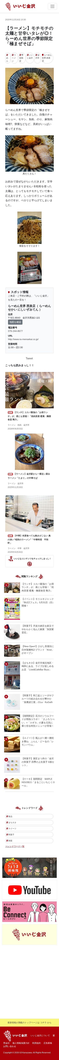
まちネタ (12, 822)
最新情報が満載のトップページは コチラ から (29, 1022)
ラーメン (14, 58)
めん (7, 59)
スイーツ (12, 828)
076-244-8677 (15, 331)
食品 (10, 816)
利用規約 (36, 1043)
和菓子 (11, 834)
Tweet (29, 358)
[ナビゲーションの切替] (52, 6)
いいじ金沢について (40, 1035)
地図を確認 (15, 322)
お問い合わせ (9, 1046)
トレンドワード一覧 (14, 846)
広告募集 (48, 1043)
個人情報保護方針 (21, 1043)
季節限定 (21, 58)
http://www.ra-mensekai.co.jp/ (23, 339)
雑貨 (10, 841)
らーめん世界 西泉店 (47, 58)
